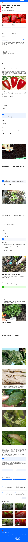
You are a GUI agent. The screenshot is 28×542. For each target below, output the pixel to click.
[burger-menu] (25, 2)
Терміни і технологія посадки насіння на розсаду (8, 53)
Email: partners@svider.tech (17, 539)
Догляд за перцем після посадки (6, 56)
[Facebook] (2, 532)
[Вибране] (25, 0)
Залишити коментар (14, 479)
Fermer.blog (2, 2)
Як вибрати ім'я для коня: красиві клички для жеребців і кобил (8, 489)
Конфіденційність (3, 537)
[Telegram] (5, 532)
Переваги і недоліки (5, 50)
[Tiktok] (8, 532)
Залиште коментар (6, 477)
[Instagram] (3, 532)
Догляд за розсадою (5, 54)
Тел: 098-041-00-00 (17, 538)
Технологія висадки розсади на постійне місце (8, 55)
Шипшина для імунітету (19, 489)
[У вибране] (12, 504)
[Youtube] (6, 532)
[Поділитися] (21, 39)
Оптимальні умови (5, 52)
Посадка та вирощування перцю (6, 51)
